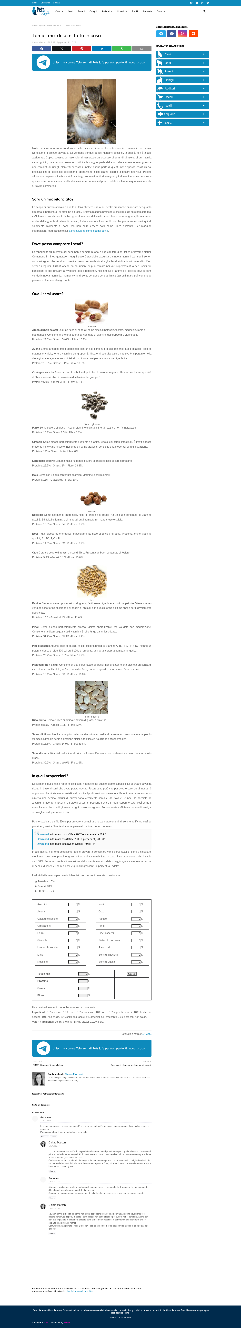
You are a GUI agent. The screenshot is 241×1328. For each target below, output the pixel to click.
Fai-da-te (48, 25)
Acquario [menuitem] (147, 11)
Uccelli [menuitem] (120, 11)
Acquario (169, 114)
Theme (67, 1322)
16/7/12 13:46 (54, 1146)
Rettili (168, 105)
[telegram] (197, 3)
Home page (37, 25)
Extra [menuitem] (159, 11)
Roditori (170, 88)
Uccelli (169, 97)
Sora (45, 1322)
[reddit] (207, 3)
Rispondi (44, 1137)
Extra (168, 122)
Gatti (168, 63)
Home (35, 3)
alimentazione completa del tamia (88, 230)
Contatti (56, 3)
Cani (168, 54)
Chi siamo (45, 3)
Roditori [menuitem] (105, 11)
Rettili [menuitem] (135, 11)
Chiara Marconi (39, 42)
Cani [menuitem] (57, 11)
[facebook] (191, 3)
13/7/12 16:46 (45, 1121)
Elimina (53, 1137)
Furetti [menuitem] (81, 11)
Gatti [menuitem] (70, 11)
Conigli (169, 80)
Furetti (169, 71)
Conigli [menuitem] (93, 11)
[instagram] (202, 3)
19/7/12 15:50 (54, 1208)
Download (43, 834)
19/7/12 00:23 (54, 1182)
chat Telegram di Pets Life (79, 1291)
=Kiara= (146, 1034)
